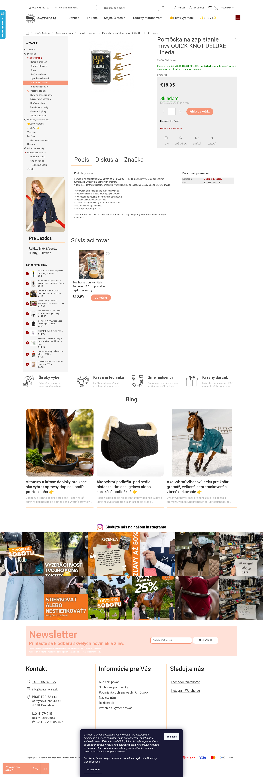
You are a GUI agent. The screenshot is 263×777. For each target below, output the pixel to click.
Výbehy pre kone (38, 115)
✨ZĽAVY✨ (33, 128)
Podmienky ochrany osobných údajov (124, 692)
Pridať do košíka (199, 111)
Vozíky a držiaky (38, 91)
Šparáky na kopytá (40, 78)
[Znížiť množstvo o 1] (163, 111)
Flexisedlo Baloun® (36, 152)
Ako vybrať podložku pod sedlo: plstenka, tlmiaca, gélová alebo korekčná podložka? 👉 (124, 487)
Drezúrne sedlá (37, 156)
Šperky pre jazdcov (39, 140)
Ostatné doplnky (38, 111)
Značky (30, 169)
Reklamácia (107, 703)
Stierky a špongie (39, 86)
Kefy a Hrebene (38, 74)
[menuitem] (74, 18)
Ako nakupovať (109, 682)
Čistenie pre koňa (38, 62)
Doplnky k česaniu (39, 82)
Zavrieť (178, 134)
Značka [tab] (134, 159)
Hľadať (163, 7)
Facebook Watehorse (185, 682)
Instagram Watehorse (185, 690)
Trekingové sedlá (38, 165)
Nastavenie (93, 769)
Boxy (33, 70)
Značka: (167, 60)
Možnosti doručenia (169, 121)
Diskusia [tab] (106, 159)
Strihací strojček (39, 66)
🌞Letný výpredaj (35, 124)
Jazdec (31, 49)
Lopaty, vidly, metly (39, 107)
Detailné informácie (169, 128)
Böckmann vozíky (35, 148)
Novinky (31, 144)
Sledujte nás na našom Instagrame (135, 527)
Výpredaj (31, 132)
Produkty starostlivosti (38, 119)
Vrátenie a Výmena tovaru (116, 708)
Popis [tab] (81, 159)
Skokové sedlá (37, 161)
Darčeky (31, 136)
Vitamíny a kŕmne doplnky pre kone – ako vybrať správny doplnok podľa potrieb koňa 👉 (58, 487)
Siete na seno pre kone (41, 95)
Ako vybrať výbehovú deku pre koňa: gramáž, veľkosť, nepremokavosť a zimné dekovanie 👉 (198, 487)
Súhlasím (172, 736)
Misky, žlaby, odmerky (40, 99)
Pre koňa (31, 54)
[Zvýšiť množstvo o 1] (180, 111)
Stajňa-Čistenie (34, 58)
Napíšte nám (107, 697)
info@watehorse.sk (45, 689)
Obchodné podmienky (113, 687)
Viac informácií (92, 761)
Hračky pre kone (38, 103)
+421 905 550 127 (44, 682)
